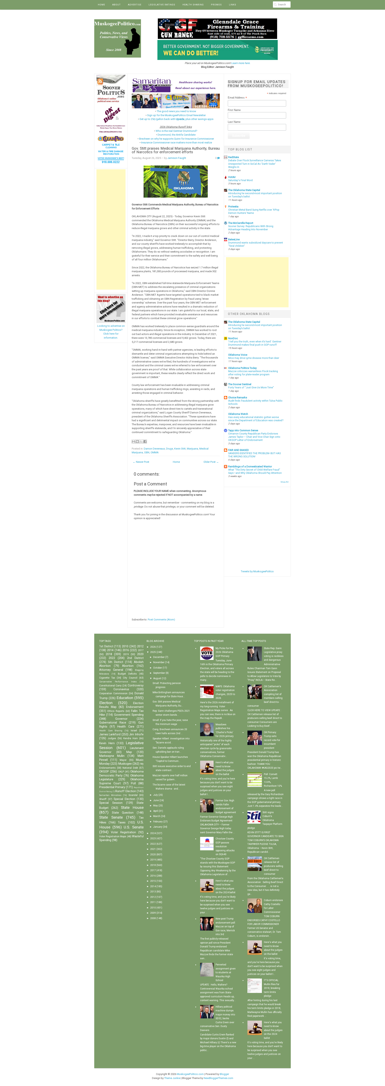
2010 (125, 646)
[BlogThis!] (137, 441)
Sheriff (102, 799)
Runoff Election (125, 791)
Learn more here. (240, 63)
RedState (233, 157)
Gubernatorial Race (112, 722)
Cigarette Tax (107, 677)
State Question (123, 812)
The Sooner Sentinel (239, 384)
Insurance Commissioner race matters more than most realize (176, 142)
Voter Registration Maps (112, 836)
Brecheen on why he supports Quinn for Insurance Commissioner (176, 138)
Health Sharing (193, 4)
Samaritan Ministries (110, 795)
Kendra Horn (130, 738)
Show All (285, 482)
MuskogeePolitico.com (190, 1074)
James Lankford (110, 734)
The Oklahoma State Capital (244, 190)
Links (232, 4)
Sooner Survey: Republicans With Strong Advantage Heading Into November (250, 228)
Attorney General (111, 670)
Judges (112, 738)
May (155, 805)
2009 (153, 912)
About (116, 4)
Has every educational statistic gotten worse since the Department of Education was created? (255, 419)
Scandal (133, 795)
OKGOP (104, 771)
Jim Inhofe (136, 734)
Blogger (224, 1074)
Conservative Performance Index (118, 681)
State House (132, 807)
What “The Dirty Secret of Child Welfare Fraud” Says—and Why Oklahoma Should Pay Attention (255, 471)
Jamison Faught (176, 157)
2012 (140, 646)
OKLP (121, 771)
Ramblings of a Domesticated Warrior (250, 466)
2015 (153, 881)
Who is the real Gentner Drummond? (176, 130)
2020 (140, 654)
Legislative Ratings (162, 4)
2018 (109, 654)
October (157, 667)
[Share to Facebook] (145, 441)
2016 (126, 650)
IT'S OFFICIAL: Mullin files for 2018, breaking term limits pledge (272, 988)
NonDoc (233, 338)
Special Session (111, 803)
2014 (110, 650)
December (159, 657)
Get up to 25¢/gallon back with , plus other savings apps (176, 119)
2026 (153, 647)
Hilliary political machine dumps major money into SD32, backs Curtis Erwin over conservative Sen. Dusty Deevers (217, 1018)
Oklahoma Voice (237, 354)
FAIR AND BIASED (238, 450)
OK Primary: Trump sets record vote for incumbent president (272, 740)
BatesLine (234, 239)
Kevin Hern (107, 743)
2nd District (135, 658)
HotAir (232, 177)
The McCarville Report (240, 222)
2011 (153, 902)
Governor (121, 719)
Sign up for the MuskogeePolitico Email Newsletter (176, 115)
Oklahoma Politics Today (242, 367)
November (158, 662)
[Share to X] (141, 441)
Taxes (122, 822)
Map (129, 752)
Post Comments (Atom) (161, 619)
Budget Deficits (127, 673)
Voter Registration (123, 832)
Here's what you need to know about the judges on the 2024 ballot (273, 1030)
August (157, 678)
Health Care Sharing (110, 730)
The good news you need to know (176, 111)
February (158, 821)
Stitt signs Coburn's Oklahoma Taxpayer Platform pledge (264, 820)
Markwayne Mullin (112, 756)
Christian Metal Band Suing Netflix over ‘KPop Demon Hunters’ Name (253, 211)
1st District (106, 646)
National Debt (130, 767)
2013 (153, 891)
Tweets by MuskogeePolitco (257, 571)
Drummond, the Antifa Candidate (177, 134)
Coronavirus (121, 689)
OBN (146, 452)
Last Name (234, 121)
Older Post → (211, 461)
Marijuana (192, 448)
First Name (234, 110)
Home (101, 4)
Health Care (125, 726)
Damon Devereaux (154, 448)
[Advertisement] (111, 229)
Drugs (169, 448)
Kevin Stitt (180, 448)
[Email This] (134, 441)
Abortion (128, 666)
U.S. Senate (134, 827)
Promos (216, 4)
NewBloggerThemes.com (218, 1078)
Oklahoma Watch (238, 413)
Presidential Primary (112, 787)
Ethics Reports (115, 711)
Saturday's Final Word (240, 180)
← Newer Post (141, 461)
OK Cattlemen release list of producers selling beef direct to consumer (273, 866)
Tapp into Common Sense (243, 430)
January (157, 826)
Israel (134, 730)
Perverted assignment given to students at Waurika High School (226, 972)
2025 (153, 652)
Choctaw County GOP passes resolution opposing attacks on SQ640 (225, 846)
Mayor (123, 760)
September (159, 673)
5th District (115, 662)
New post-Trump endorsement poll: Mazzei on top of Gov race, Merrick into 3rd (226, 926)
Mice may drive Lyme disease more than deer (253, 358)
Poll (133, 783)
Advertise (134, 4)
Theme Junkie (172, 1078)
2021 (153, 849)
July (155, 795)
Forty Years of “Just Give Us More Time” (251, 387)
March (156, 816)
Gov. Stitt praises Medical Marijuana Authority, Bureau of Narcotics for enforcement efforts (176, 150)
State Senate (111, 817)
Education (125, 697)
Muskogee (125, 763)
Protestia (233, 206)
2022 (112, 658)
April (155, 811)
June (156, 800)
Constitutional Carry (110, 685)
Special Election (124, 799)
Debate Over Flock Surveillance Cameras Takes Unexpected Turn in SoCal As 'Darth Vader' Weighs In (254, 163)
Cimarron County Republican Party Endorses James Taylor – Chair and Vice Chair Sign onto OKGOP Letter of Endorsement (254, 437)
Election (105, 702)
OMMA (155, 452)
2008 (153, 918)
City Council (130, 677)
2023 (153, 838)
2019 (126, 654)
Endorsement (135, 707)
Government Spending (129, 715)
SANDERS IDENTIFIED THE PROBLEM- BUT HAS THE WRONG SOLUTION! (254, 455)
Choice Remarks (237, 397)
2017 (141, 650)
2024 (153, 833)
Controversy (136, 685)
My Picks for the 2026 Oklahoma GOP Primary (224, 652)
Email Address (237, 97)
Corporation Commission (113, 693)
